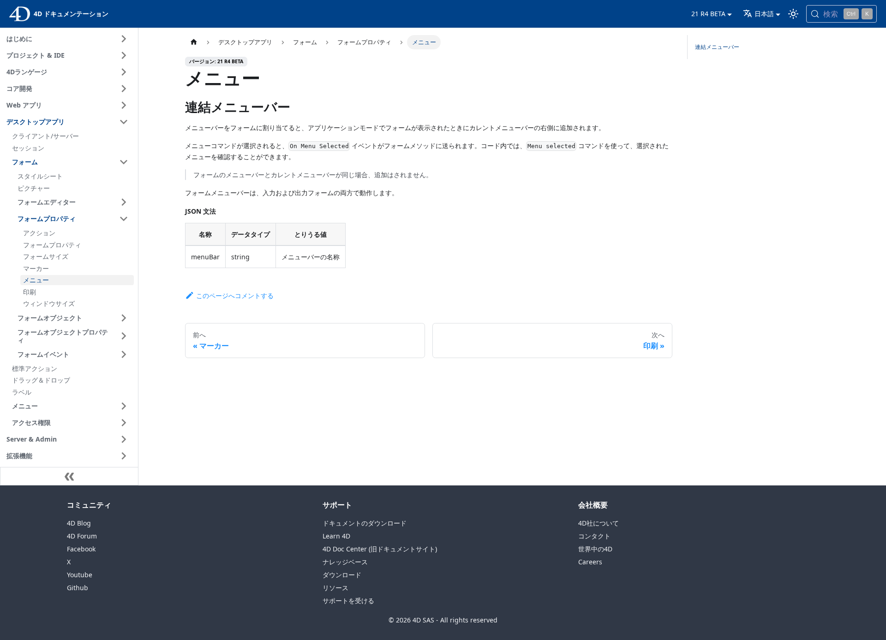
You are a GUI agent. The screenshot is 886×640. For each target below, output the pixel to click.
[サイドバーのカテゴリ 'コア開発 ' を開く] (124, 88)
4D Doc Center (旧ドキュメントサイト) (380, 548)
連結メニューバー (717, 47)
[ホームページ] (194, 42)
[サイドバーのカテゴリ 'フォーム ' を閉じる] (124, 162)
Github (77, 587)
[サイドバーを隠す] (69, 476)
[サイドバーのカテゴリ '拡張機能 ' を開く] (124, 456)
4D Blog (79, 523)
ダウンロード (342, 574)
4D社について (598, 523)
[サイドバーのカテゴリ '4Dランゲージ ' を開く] (124, 72)
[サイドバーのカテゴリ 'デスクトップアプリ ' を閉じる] (124, 121)
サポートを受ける (348, 600)
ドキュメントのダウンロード (365, 523)
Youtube (79, 574)
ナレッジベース (345, 561)
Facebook (81, 548)
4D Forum (82, 536)
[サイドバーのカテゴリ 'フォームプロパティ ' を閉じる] (124, 218)
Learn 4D (336, 536)
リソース (335, 587)
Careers (590, 561)
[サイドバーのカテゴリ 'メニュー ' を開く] (124, 406)
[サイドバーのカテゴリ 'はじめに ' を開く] (124, 38)
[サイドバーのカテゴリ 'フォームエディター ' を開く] (124, 202)
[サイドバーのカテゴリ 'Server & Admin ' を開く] (124, 439)
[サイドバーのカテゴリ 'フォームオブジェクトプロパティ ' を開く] (124, 336)
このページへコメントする (235, 295)
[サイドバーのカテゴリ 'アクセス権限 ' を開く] (124, 422)
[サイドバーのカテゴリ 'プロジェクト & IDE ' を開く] (124, 55)
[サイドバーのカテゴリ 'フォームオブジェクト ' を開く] (124, 318)
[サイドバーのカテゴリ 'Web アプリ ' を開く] (124, 105)
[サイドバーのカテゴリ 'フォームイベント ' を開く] (124, 354)
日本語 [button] (764, 13)
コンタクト (594, 536)
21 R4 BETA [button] (708, 13)
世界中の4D (595, 548)
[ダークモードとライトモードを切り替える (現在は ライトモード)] (793, 13)
